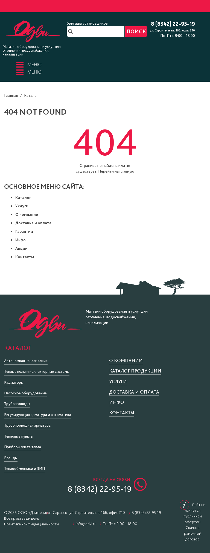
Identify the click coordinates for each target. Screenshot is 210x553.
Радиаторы (14, 382)
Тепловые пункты (18, 436)
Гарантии (24, 231)
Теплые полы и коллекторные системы (36, 371)
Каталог (23, 197)
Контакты (24, 256)
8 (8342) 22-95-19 (173, 24)
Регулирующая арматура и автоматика (37, 414)
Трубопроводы (17, 403)
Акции (21, 248)
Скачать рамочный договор (192, 533)
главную (126, 171)
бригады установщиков (87, 23)
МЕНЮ (34, 65)
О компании (26, 214)
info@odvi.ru (86, 523)
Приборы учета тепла (22, 446)
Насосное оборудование (25, 393)
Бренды (11, 457)
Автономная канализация (26, 360)
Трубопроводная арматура (27, 425)
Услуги (21, 205)
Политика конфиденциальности (31, 524)
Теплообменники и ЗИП (24, 468)
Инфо (20, 239)
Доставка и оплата (33, 222)
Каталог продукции (135, 371)
